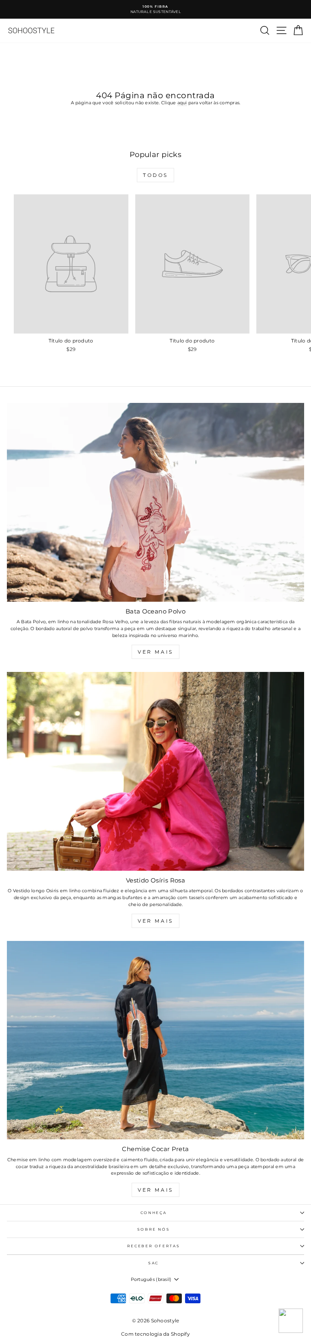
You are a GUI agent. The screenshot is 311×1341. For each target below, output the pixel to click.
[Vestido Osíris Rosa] (155, 771)
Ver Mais (155, 652)
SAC (153, 1263)
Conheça (154, 1212)
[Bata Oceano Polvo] (155, 502)
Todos (155, 175)
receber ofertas (153, 1246)
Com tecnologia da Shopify (155, 1334)
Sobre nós (153, 1229)
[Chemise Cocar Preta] (155, 1040)
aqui (182, 102)
